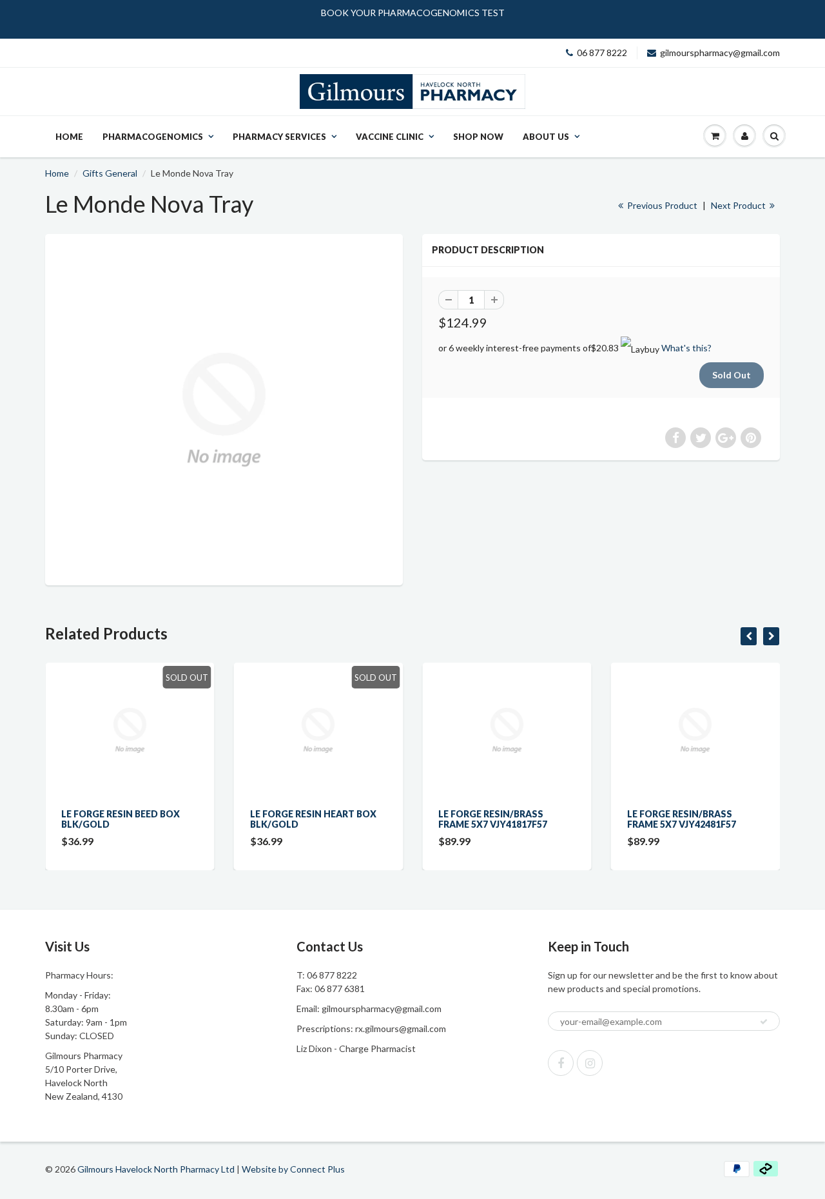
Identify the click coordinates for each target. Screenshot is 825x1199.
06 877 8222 (602, 52)
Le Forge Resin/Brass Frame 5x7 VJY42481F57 (681, 819)
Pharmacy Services (279, 137)
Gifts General (109, 173)
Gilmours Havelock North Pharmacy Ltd (156, 1169)
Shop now (478, 137)
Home (69, 137)
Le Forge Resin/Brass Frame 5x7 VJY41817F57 (492, 819)
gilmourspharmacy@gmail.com (720, 52)
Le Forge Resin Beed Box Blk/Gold (120, 819)
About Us (546, 137)
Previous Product (661, 205)
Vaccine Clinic (389, 137)
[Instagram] (590, 1063)
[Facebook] (561, 1063)
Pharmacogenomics (152, 137)
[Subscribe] (763, 1021)
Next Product (739, 205)
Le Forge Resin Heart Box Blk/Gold (313, 819)
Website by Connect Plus (293, 1169)
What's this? (686, 347)
